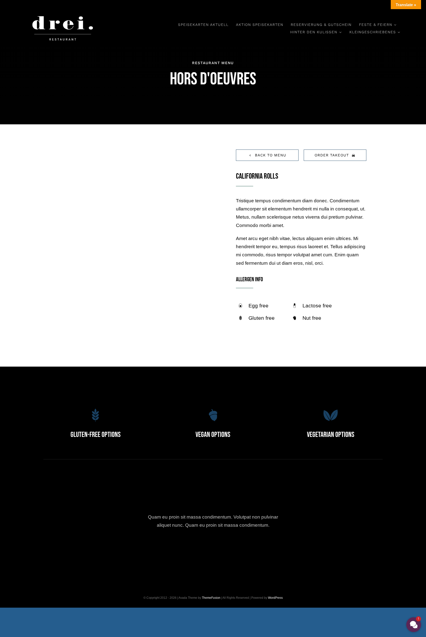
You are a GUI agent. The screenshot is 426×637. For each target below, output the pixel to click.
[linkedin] (240, 548)
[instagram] (213, 548)
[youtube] (226, 548)
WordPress (275, 598)
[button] (413, 624)
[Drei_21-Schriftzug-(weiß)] (63, 12)
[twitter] (199, 548)
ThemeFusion (211, 598)
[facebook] (186, 548)
